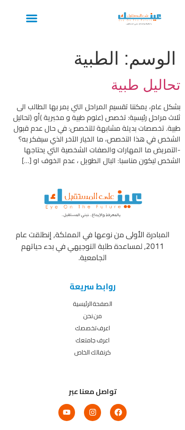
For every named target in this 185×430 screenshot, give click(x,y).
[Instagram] (92, 412)
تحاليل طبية (146, 85)
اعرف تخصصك (92, 328)
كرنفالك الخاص (92, 352)
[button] (31, 18)
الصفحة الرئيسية (93, 304)
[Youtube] (66, 412)
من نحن (92, 316)
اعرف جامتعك (92, 340)
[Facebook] (118, 412)
